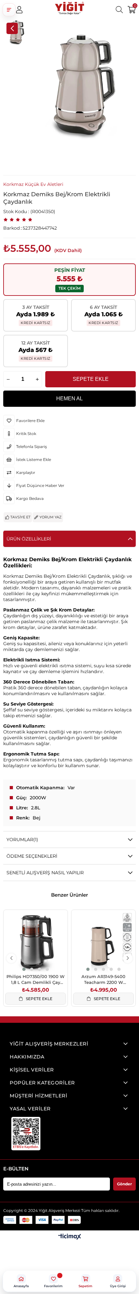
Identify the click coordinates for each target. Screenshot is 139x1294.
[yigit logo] (69, 9)
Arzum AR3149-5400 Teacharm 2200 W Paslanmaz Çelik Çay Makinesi (103, 979)
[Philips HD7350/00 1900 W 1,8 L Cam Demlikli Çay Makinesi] (35, 942)
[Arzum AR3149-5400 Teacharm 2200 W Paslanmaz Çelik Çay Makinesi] (103, 942)
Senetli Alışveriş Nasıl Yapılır (45, 873)
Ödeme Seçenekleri (31, 856)
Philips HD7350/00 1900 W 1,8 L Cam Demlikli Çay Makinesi (35, 979)
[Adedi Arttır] (37, 379)
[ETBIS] (26, 1133)
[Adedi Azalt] (8, 379)
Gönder (124, 1183)
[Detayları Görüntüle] (69, 1237)
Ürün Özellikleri (28, 539)
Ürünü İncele (42, 958)
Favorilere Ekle (28, 958)
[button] (9, 9)
